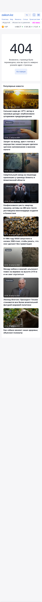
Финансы (18, 19)
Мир (11, 19)
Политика (5, 19)
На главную (21, 71)
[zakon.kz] (7, 15)
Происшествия (34, 19)
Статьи (25, 19)
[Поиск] (34, 15)
